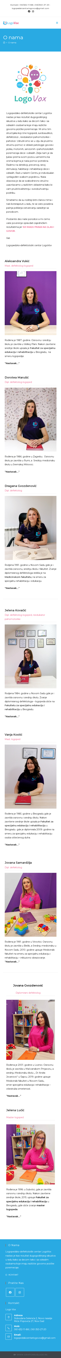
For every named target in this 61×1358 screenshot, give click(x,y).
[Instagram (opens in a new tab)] (32, 11)
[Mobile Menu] (57, 23)
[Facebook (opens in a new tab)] (29, 11)
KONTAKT (13, 1274)
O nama (12, 42)
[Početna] (4, 42)
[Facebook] (10, 1292)
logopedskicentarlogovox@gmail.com (35, 1337)
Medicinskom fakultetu (18, 577)
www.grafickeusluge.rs (32, 1354)
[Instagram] (19, 1292)
